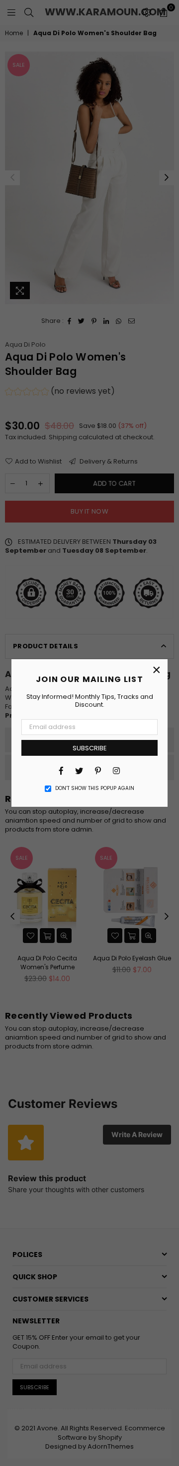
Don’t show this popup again (94, 788)
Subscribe (90, 748)
